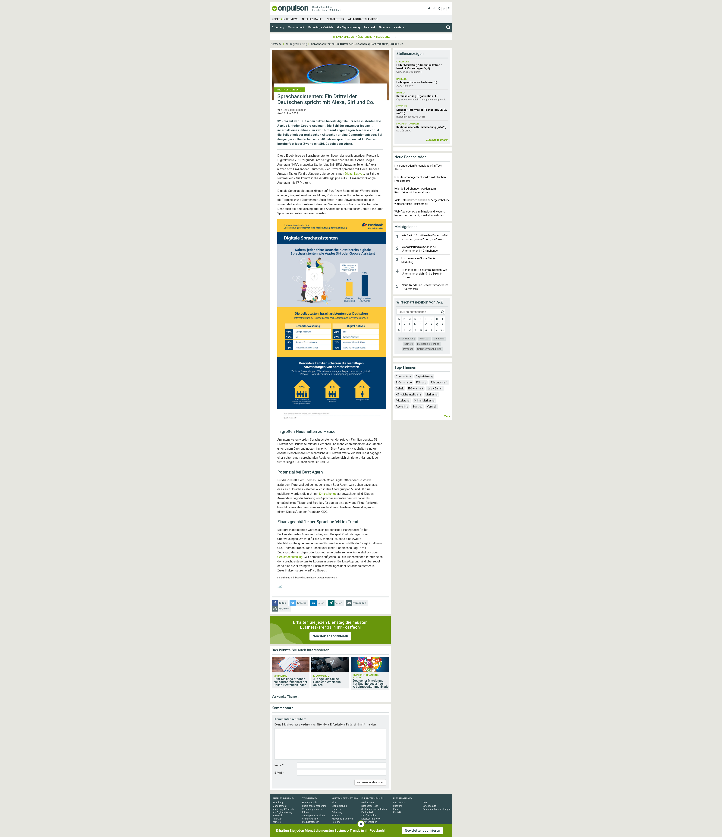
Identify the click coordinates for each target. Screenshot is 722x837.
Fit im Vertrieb (309, 802)
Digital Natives (354, 173)
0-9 (442, 329)
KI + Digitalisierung (348, 27)
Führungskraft (439, 382)
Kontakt (397, 812)
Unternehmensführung (429, 349)
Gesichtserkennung (290, 557)
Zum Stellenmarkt (437, 139)
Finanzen (384, 27)
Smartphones (328, 494)
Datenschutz (429, 806)
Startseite (276, 44)
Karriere (399, 27)
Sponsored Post (369, 806)
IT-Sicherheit (415, 388)
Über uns (397, 806)
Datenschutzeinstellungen (436, 809)
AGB (425, 802)
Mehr (447, 416)
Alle (334, 802)
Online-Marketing (424, 400)
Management (296, 27)
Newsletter (335, 19)
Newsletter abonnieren (330, 636)
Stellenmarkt (312, 19)
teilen (282, 603)
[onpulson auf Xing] (439, 8)
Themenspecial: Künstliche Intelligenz (361, 36)
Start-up (417, 406)
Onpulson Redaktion (294, 109)
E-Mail (279, 772)
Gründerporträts (310, 818)
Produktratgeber (310, 822)
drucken (284, 608)
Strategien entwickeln (313, 815)
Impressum (399, 802)
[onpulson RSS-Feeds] (449, 8)
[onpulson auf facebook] (434, 8)
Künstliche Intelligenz (408, 394)
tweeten (301, 603)
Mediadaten (367, 802)
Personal (369, 27)
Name (279, 765)
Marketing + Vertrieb (320, 27)
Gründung (278, 27)
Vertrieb (432, 406)
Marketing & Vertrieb (428, 343)
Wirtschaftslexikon (363, 19)
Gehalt (400, 388)
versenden (359, 603)
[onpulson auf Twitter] (429, 8)
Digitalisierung (407, 338)
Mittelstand (403, 400)
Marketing (431, 394)
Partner (397, 809)
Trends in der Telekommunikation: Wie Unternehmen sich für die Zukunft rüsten (424, 273)
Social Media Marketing (314, 806)
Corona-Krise (403, 376)
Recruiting (402, 406)
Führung (421, 382)
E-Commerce (404, 382)
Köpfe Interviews (285, 19)
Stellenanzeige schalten (374, 809)
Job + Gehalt (435, 388)
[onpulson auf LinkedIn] (444, 8)
